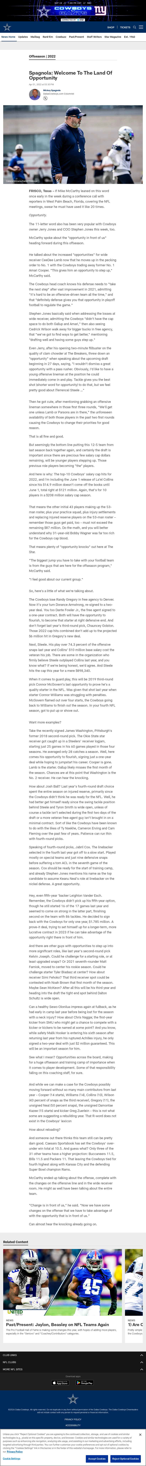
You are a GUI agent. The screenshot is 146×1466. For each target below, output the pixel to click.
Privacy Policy (73, 1419)
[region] (73, 1447)
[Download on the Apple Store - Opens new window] (60, 1383)
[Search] (134, 27)
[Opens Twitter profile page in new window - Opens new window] (45, 98)
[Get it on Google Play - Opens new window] (85, 1384)
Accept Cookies (97, 1458)
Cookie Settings (11, 1458)
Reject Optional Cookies (125, 1458)
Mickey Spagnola (52, 90)
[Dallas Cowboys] (73, 1399)
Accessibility (73, 1425)
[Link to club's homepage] (7, 25)
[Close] (140, 1435)
